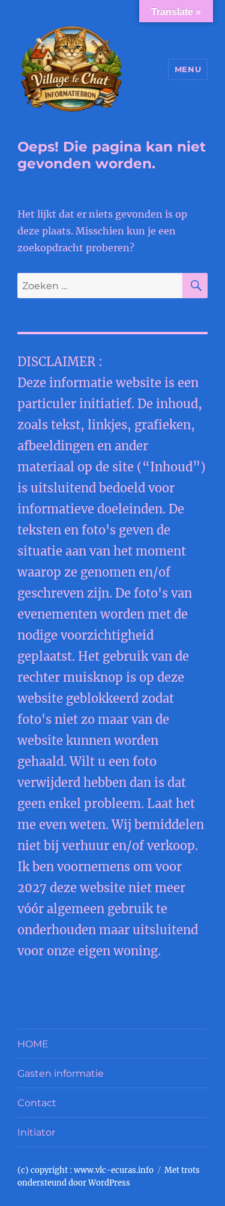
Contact (36, 1103)
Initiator (36, 1132)
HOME (33, 1044)
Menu (188, 69)
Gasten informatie (60, 1073)
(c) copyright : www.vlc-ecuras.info (85, 1170)
